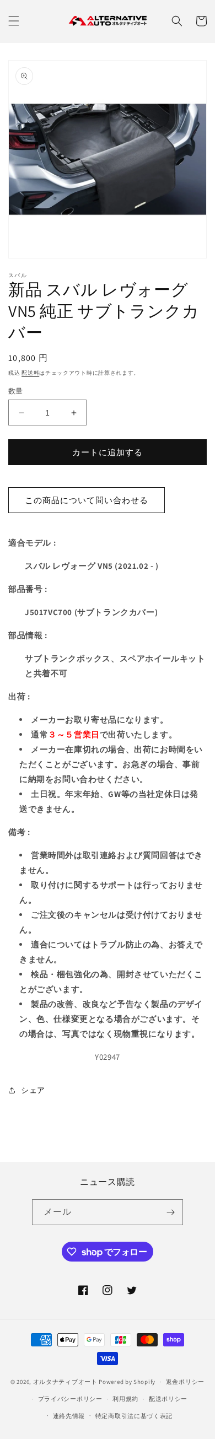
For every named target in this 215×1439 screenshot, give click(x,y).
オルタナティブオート (65, 1382)
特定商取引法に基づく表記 (134, 1416)
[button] (14, 21)
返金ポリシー (185, 1382)
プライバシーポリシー (70, 1399)
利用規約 (125, 1399)
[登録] (170, 1212)
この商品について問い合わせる (86, 500)
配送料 (30, 372)
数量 (15, 391)
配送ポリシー (168, 1399)
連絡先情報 (69, 1416)
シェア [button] (33, 1090)
